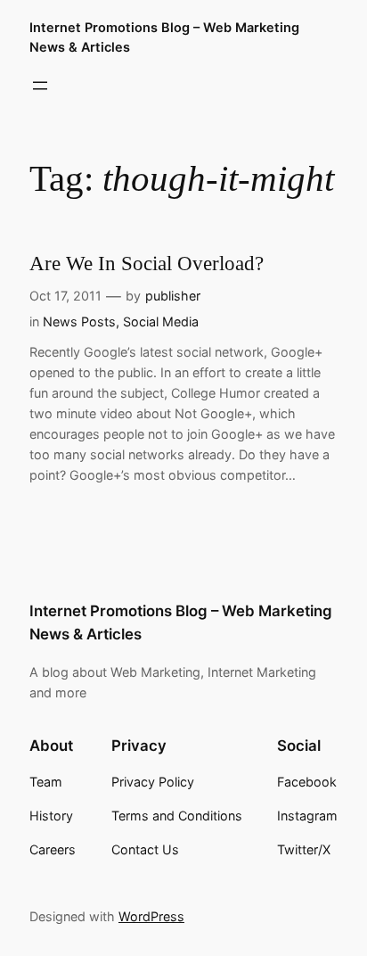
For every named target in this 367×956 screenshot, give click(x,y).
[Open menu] (40, 85)
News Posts (79, 321)
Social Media (161, 321)
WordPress (151, 916)
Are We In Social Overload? (146, 263)
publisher (172, 295)
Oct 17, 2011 (65, 295)
